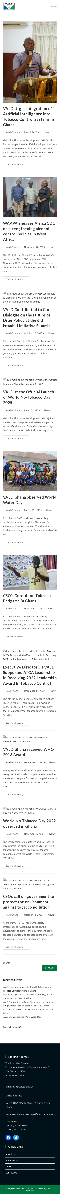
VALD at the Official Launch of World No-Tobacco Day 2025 (28, 397)
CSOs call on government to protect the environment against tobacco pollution (28, 901)
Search (6, 962)
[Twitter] (16, 1138)
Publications (12, 1160)
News (46, 132)
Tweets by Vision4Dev (13, 1027)
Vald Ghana (12, 132)
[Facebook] (8, 1138)
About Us (10, 1154)
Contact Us (11, 1172)
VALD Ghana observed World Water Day (22, 1016)
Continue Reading (17, 163)
